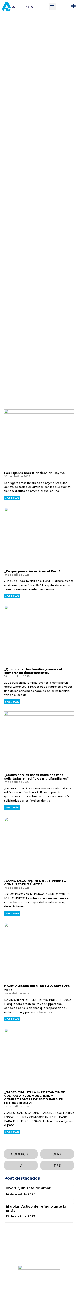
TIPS (57, 1165)
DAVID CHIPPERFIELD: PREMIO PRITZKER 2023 (37, 988)
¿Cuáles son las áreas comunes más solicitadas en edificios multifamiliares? (36, 776)
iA (20, 1165)
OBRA (57, 1154)
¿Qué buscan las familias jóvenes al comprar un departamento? (33, 671)
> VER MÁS (12, 498)
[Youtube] (25, 1248)
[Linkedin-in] (12, 1248)
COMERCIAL (21, 1154)
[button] (52, 6)
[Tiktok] (32, 1248)
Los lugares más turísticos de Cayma (34, 473)
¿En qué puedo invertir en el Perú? (32, 571)
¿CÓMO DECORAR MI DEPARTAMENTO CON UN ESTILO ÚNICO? (35, 882)
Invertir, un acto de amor (28, 1188)
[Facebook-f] (5, 1248)
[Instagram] (18, 1248)
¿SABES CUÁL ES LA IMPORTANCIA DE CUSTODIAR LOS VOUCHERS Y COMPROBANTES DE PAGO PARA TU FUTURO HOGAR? (34, 1097)
